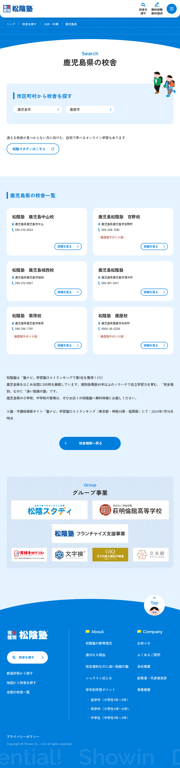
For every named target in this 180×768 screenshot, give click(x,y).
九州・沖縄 (51, 24)
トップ (11, 24)
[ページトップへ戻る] (154, 605)
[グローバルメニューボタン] (172, 9)
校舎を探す (29, 24)
